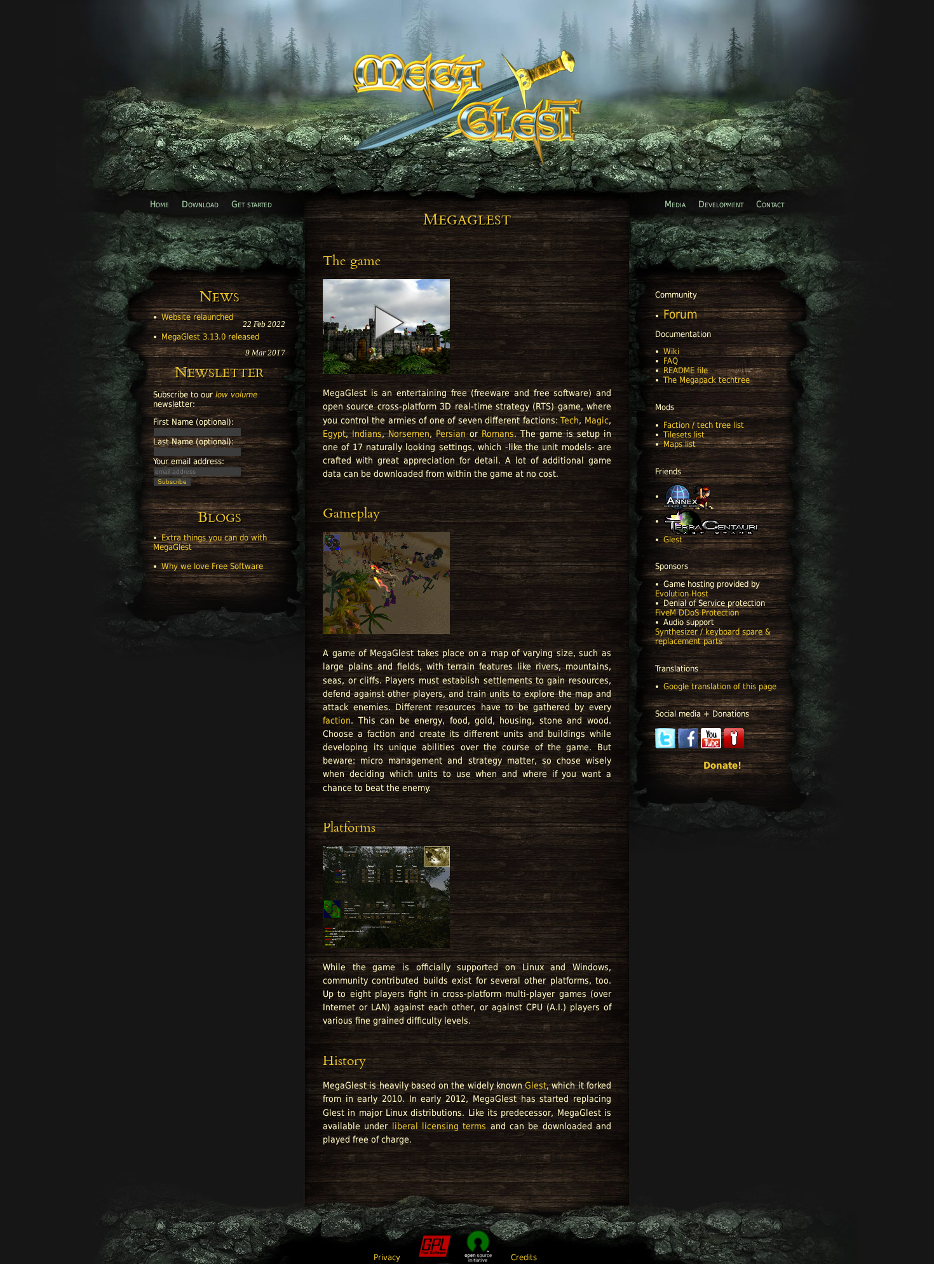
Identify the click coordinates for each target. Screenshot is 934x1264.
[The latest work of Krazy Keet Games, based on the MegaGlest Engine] (710, 521)
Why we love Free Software (212, 566)
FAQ (670, 361)
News (220, 298)
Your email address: (188, 461)
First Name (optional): (193, 422)
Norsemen (409, 434)
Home (159, 204)
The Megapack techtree (706, 380)
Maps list (679, 444)
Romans (498, 434)
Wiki (671, 351)
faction (337, 720)
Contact (770, 204)
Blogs (219, 518)
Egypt (334, 434)
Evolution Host (681, 593)
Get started (251, 204)
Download (200, 204)
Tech (569, 420)
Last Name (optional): (193, 441)
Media (675, 204)
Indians (367, 434)
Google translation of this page (719, 686)
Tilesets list (684, 434)
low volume (236, 394)
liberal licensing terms (439, 1126)
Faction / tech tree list (703, 425)
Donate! (722, 765)
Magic (597, 420)
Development (720, 204)
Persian (451, 434)
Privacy (387, 1257)
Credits (524, 1257)
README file (685, 370)
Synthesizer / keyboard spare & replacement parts (713, 636)
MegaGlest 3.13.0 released (210, 336)
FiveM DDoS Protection (697, 612)
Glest (672, 539)
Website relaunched (197, 317)
